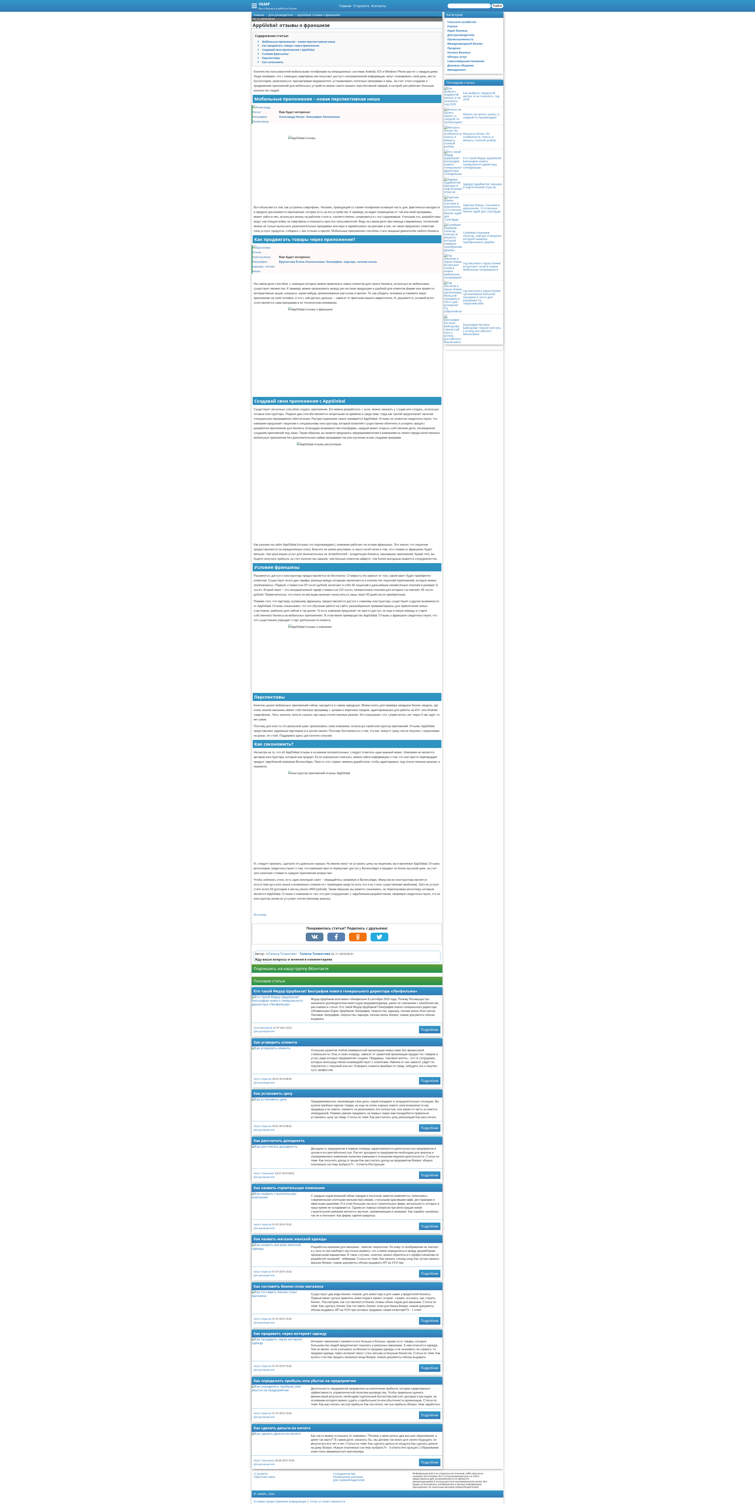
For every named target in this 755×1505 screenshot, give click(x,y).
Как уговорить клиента (275, 1042)
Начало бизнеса (458, 52)
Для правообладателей (349, 1480)
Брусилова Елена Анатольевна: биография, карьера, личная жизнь (328, 261)
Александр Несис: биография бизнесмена (309, 116)
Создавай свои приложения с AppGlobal (288, 50)
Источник (260, 914)
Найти (497, 5)
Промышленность (460, 39)
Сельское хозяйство (461, 22)
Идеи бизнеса (457, 30)
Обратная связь (264, 1476)
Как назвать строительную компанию (289, 1187)
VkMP (264, 4)
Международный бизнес (465, 43)
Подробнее (429, 1029)
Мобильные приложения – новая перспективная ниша (298, 41)
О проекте (361, 6)
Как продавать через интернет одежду (290, 1333)
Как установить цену (273, 1093)
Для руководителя (264, 1031)
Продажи (453, 48)
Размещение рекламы (348, 1476)
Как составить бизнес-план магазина (288, 1286)
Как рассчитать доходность (279, 1140)
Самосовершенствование (465, 61)
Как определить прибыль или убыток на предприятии (305, 1380)
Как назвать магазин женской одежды (290, 1239)
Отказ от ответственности (327, 1501)
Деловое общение (460, 65)
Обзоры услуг (457, 57)
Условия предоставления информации (280, 1501)
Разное (452, 26)
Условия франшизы (275, 54)
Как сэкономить (273, 62)
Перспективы (271, 58)
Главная (345, 6)
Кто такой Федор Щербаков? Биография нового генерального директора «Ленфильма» (335, 991)
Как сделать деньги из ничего (282, 1428)
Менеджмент (456, 70)
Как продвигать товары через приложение (290, 45)
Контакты (378, 6)
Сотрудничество (344, 1473)
